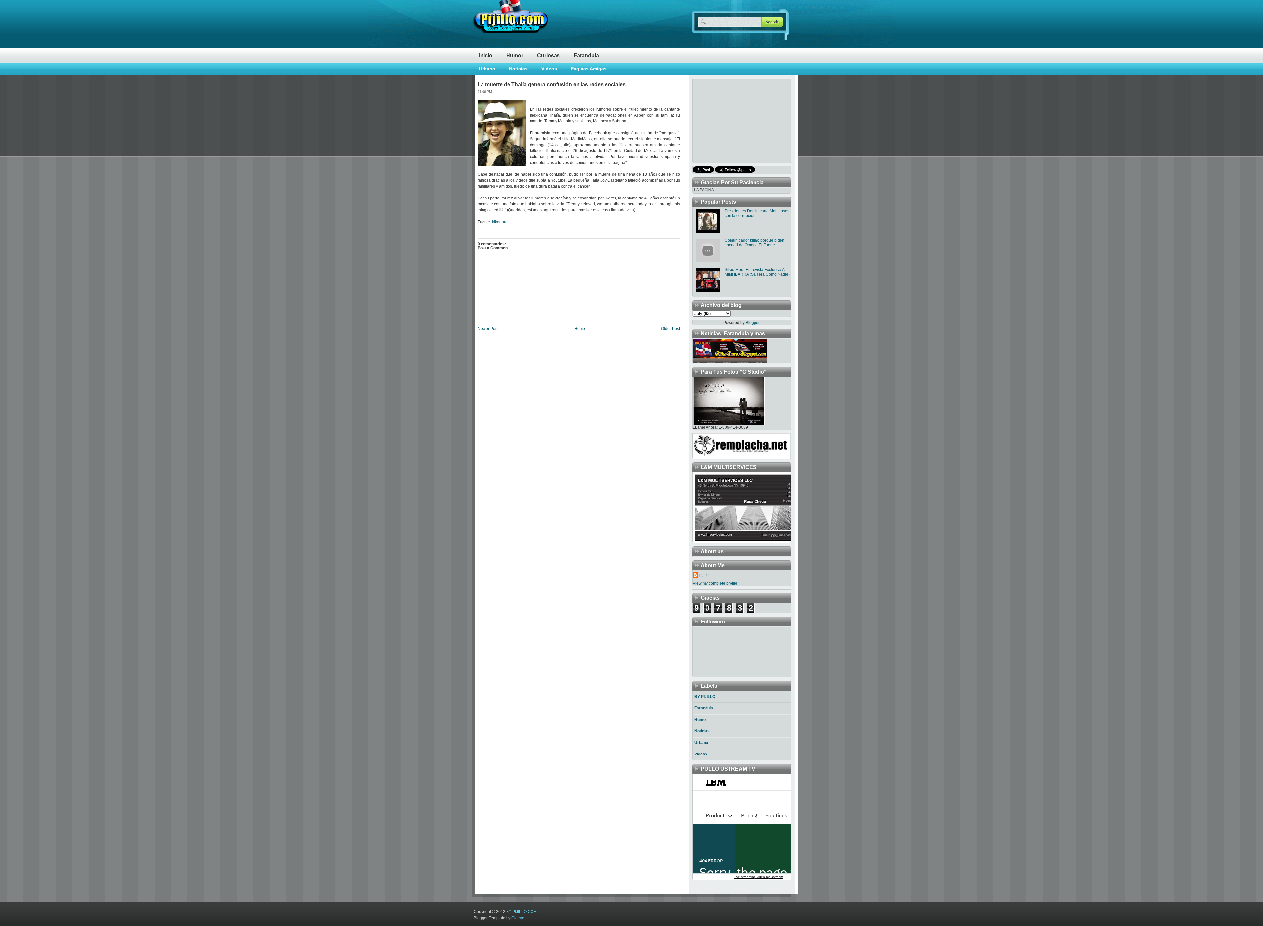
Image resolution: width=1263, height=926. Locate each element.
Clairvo (517, 918)
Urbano (487, 68)
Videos (549, 68)
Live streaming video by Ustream (758, 877)
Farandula (586, 55)
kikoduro (500, 222)
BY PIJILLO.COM (521, 911)
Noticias (518, 68)
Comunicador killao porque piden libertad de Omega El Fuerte (754, 242)
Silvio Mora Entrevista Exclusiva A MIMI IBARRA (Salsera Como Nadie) (757, 272)
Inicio (485, 55)
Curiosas (548, 55)
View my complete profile (715, 583)
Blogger (752, 322)
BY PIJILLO (704, 696)
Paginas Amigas (589, 68)
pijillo (704, 574)
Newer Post (488, 328)
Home (579, 328)
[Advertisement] (734, 120)
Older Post (670, 328)
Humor (514, 55)
